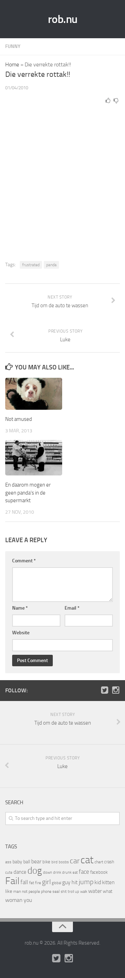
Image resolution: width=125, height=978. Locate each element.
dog (34, 870)
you (28, 900)
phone (46, 891)
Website (21, 633)
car (75, 860)
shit (64, 891)
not (24, 891)
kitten (108, 882)
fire (38, 882)
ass (8, 861)
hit (75, 882)
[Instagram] (115, 690)
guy (66, 882)
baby (17, 862)
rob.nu (62, 19)
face (84, 871)
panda (51, 264)
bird (54, 862)
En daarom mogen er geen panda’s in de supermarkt (28, 493)
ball (26, 862)
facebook (99, 872)
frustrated (31, 264)
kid (97, 882)
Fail (12, 881)
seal (56, 891)
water (95, 891)
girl (46, 882)
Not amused (18, 419)
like (8, 891)
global (56, 882)
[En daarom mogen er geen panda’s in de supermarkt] (33, 457)
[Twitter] (104, 690)
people (34, 891)
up (77, 891)
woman (14, 900)
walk (83, 891)
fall (24, 882)
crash (109, 861)
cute (8, 872)
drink (57, 872)
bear (36, 861)
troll (71, 891)
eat (75, 872)
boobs (64, 861)
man (17, 891)
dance (20, 872)
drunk (67, 872)
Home (12, 64)
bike (46, 861)
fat (31, 882)
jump (86, 882)
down (47, 872)
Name (20, 608)
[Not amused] (33, 394)
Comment (24, 561)
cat (87, 860)
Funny (12, 46)
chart (98, 861)
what (107, 891)
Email (72, 608)
